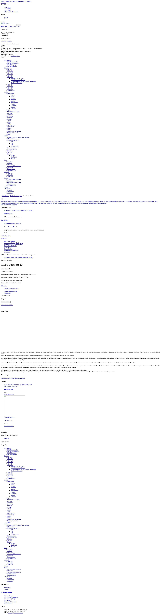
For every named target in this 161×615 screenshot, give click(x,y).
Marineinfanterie (11, 184)
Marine (6, 178)
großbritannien (11, 203)
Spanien (9, 117)
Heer (5, 160)
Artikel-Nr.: (4, 268)
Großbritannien (11, 125)
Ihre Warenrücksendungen (11, 597)
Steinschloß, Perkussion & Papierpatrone (18, 137)
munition (85, 203)
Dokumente (10, 191)
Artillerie (9, 152)
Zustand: (3, 271)
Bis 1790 (9, 69)
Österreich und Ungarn (13, 111)
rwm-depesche (119, 201)
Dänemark (10, 114)
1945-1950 (10, 87)
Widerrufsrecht (8, 247)
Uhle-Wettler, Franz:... (10, 417)
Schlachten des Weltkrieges (18, 80)
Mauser (13, 155)
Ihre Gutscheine (8, 603)
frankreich (20, 201)
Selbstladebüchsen (12, 149)
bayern (97, 203)
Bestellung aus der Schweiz (11, 250)
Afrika (9, 122)
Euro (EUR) (7, 8)
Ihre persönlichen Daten (10, 602)
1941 (40, 203)
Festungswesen (11, 169)
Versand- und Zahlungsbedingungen (13, 243)
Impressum (7, 252)
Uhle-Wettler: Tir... (8, 420)
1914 (24, 201)
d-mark (28, 203)
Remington (14, 157)
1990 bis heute (11, 90)
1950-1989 (10, 89)
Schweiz (9, 113)
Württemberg (14, 102)
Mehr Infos (4, 286)
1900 (81, 203)
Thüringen (13, 105)
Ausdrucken (7, 293)
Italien (9, 120)
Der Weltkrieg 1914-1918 (17, 78)
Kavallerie (10, 167)
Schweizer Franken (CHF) (11, 11)
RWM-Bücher (8, 60)
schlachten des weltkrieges (53, 201)
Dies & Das (7, 188)
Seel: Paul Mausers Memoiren (11, 226)
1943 (16, 203)
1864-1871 (10, 74)
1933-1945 (10, 86)
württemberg (91, 203)
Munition (9, 151)
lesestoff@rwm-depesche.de (15, 613)
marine (102, 201)
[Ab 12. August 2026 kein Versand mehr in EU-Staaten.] (16, 1)
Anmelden (3, 3)
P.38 (12, 144)
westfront (43, 201)
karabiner (69, 203)
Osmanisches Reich (12, 132)
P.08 (12, 143)
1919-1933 (10, 84)
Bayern (13, 95)
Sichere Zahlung (8, 249)
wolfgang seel (76, 203)
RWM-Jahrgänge (11, 65)
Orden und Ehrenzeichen (14, 166)
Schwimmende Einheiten (14, 179)
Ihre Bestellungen (8, 595)
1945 (126, 201)
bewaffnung (63, 201)
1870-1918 (10, 173)
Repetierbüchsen (11, 148)
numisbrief (33, 203)
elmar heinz (112, 201)
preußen (35, 201)
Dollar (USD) (7, 7)
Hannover (13, 99)
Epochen (6, 68)
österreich (78, 201)
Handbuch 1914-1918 (16, 83)
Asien (8, 123)
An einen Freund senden (10, 291)
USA (8, 110)
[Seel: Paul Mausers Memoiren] (12, 223)
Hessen (13, 101)
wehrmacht (4, 203)
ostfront (50, 203)
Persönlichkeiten (11, 170)
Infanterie (9, 161)
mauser (93, 201)
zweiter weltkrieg (133, 201)
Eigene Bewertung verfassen (11, 288)
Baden (12, 96)
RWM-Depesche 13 (8, 213)
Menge (2, 299)
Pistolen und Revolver (13, 140)
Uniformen (10, 164)
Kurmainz (13, 108)
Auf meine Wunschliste (7, 305)
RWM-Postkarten (12, 66)
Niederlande (10, 126)
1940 (46, 203)
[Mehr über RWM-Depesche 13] (18, 210)
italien (104, 203)
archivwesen (141, 201)
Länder (6, 92)
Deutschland (10, 93)
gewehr (97, 201)
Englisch (9, 190)
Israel (8, 134)
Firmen (9, 154)
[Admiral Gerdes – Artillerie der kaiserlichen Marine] (18, 257)
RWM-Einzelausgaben (13, 63)
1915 (82, 201)
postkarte (23, 203)
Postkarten (10, 193)
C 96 (12, 141)
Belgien (9, 128)
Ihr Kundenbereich (6, 592)
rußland (101, 203)
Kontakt (3, 22)
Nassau (13, 107)
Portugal (9, 119)
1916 (71, 201)
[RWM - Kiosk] (5, 23)
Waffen (6, 135)
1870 (85, 201)
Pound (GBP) (7, 10)
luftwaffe (55, 203)
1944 (37, 203)
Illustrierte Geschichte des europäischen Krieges (23, 81)
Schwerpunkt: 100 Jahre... (11, 386)
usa (124, 201)
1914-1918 (10, 77)
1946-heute (10, 176)
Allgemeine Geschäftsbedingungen (13, 244)
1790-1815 (10, 71)
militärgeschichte (62, 203)
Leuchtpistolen (15, 146)
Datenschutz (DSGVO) (10, 246)
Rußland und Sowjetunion (14, 131)
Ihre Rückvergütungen (10, 598)
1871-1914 (10, 75)
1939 (43, 203)
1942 (19, 203)
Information (4, 238)
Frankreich (10, 116)
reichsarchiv (29, 201)
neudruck (106, 201)
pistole (89, 201)
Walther (13, 158)
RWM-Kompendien (12, 62)
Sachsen (13, 104)
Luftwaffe (6, 172)
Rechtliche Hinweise (9, 241)
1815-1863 (10, 72)
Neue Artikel (4, 220)
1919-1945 (10, 175)
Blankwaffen (10, 138)
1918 (39, 201)
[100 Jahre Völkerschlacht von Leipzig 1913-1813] (18, 384)
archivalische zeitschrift (151, 201)
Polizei (6, 187)
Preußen (13, 98)
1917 (68, 201)
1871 (74, 201)
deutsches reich (5, 201)
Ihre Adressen (7, 600)
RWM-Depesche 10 (8, 389)
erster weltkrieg (13, 201)
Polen (8, 129)
